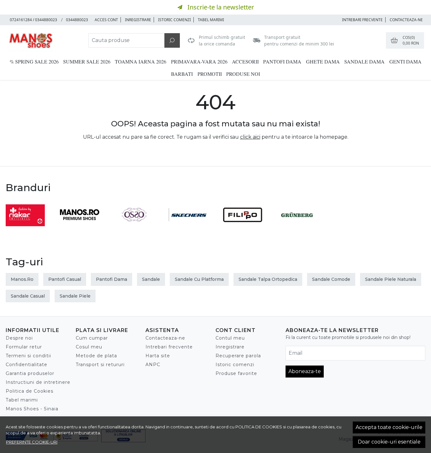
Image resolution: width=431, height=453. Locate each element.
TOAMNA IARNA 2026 (140, 61)
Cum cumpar (92, 338)
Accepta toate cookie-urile (389, 427)
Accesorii (245, 61)
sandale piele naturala (390, 279)
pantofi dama (111, 279)
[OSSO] (134, 227)
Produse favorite (236, 373)
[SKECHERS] (188, 227)
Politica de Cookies (29, 391)
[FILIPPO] (242, 227)
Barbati (182, 73)
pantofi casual (64, 279)
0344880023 (77, 19)
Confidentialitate (26, 364)
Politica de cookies (258, 426)
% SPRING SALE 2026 (34, 61)
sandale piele (75, 296)
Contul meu (230, 338)
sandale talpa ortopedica (268, 279)
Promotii (210, 73)
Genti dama (405, 61)
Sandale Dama (364, 61)
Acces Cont (106, 19)
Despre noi (19, 338)
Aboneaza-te (304, 371)
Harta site (157, 356)
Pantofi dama (282, 61)
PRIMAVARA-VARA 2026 (199, 61)
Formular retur (24, 347)
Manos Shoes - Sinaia (32, 409)
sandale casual (28, 296)
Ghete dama (323, 61)
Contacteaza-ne (406, 19)
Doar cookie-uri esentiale (389, 442)
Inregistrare (138, 19)
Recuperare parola (238, 356)
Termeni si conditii (28, 356)
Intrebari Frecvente (362, 19)
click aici (250, 137)
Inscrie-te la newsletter (220, 7)
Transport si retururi (100, 364)
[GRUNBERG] (296, 227)
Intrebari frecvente (169, 347)
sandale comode (331, 279)
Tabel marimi (211, 19)
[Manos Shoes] (44, 40)
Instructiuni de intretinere (38, 382)
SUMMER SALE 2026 (86, 61)
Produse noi (243, 73)
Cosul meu (89, 347)
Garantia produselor (30, 373)
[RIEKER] (25, 227)
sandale (151, 279)
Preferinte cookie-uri (31, 441)
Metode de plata (96, 356)
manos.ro (22, 279)
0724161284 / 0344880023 (33, 19)
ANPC (152, 364)
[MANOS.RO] (79, 227)
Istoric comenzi (174, 19)
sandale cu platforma (199, 279)
